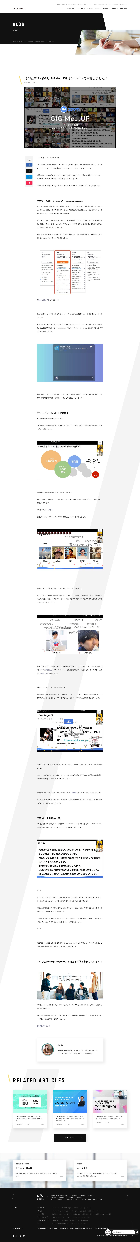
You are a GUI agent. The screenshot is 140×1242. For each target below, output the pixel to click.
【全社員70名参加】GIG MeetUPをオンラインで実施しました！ (40, 41)
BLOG (20, 41)
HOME (14, 41)
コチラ (51, 510)
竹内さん (49, 670)
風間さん (44, 673)
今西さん (75, 792)
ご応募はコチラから (43, 1026)
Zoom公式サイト (43, 300)
